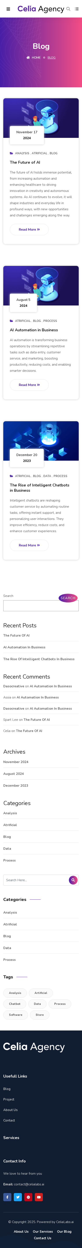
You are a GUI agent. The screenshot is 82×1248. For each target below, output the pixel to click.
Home (36, 58)
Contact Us (42, 1238)
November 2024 (15, 762)
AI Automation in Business (34, 330)
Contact (9, 1120)
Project (8, 1099)
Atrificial (39, 153)
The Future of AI (25, 162)
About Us (10, 1110)
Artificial (41, 993)
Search (8, 596)
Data (37, 1004)
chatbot (15, 1004)
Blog (54, 153)
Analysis (22, 153)
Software (15, 1015)
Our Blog (64, 1231)
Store (40, 1015)
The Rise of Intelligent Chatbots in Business (39, 488)
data (47, 476)
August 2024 (13, 774)
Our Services (43, 1231)
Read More (28, 229)
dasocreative (13, 686)
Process (50, 321)
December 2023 (15, 785)
